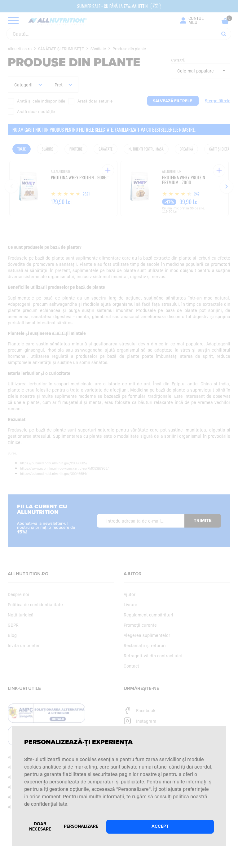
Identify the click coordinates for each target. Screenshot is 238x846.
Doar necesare (40, 826)
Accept (160, 826)
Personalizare (81, 826)
